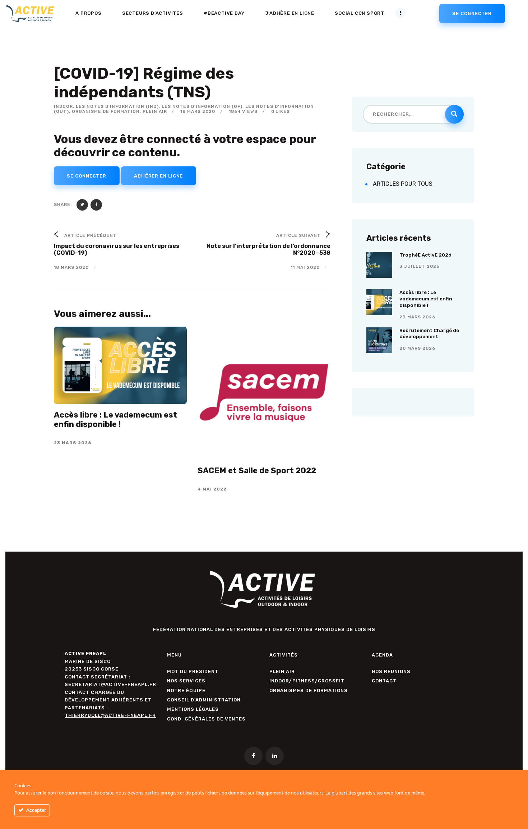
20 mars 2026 (417, 348)
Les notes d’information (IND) (117, 106)
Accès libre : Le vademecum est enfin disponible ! (115, 419)
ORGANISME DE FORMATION (106, 111)
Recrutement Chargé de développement (429, 334)
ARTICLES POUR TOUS (402, 183)
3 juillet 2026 (419, 266)
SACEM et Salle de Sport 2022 (257, 470)
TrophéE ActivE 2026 (425, 255)
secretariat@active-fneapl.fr (110, 684)
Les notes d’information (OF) (202, 106)
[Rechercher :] (413, 113)
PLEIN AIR (155, 111)
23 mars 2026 (417, 316)
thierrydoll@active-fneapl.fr (110, 715)
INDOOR (63, 106)
